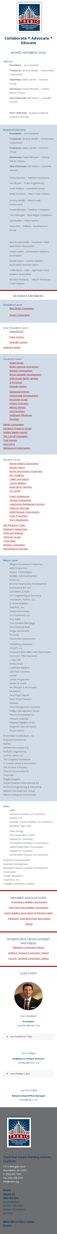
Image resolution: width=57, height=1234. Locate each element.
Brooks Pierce (17, 467)
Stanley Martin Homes (15, 432)
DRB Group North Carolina (24, 378)
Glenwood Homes (19, 391)
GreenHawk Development (24, 395)
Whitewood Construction (16, 448)
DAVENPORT (17, 331)
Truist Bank (9, 540)
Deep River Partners (21, 487)
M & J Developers (19, 519)
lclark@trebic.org (28, 1099)
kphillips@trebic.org (28, 1062)
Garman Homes (18, 386)
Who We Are (10, 1198)
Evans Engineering (19, 496)
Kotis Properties (19, 515)
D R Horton (16, 382)
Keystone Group (19, 399)
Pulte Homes (17, 337)
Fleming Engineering (20, 500)
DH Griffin (15, 490)
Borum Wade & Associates (24, 463)
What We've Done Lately (18, 1221)
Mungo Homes (18, 407)
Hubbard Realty (11, 347)
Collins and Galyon (19, 479)
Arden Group (16, 362)
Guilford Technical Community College (28, 952)
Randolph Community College (28, 947)
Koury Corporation (20, 315)
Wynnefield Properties (15, 548)
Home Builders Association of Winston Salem (28, 913)
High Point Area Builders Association (28, 907)
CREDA (29, 924)
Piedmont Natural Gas (15, 529)
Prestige (14, 419)
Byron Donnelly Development (25, 374)
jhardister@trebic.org (28, 1025)
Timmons (8, 536)
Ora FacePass (17, 411)
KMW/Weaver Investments (24, 511)
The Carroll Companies (15, 436)
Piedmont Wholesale (21, 415)
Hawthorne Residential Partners (27, 504)
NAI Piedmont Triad (14, 525)
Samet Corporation (13, 424)
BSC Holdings (17, 475)
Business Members (13, 1205)
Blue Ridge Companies (22, 308)
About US (9, 1194)
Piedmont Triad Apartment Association (29, 918)
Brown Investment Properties (26, 471)
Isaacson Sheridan (19, 508)
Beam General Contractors (24, 366)
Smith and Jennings (13, 533)
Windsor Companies (14, 544)
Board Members (11, 1201)
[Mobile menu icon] (5, 17)
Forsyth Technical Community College (28, 958)
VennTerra (9, 444)
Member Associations (14, 1209)
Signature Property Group (17, 428)
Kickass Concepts (19, 403)
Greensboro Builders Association (29, 902)
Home (7, 1190)
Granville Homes (19, 342)
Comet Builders (18, 483)
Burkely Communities (21, 370)
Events (7, 1225)
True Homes (10, 440)
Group (17, 536)
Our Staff (7, 1213)
